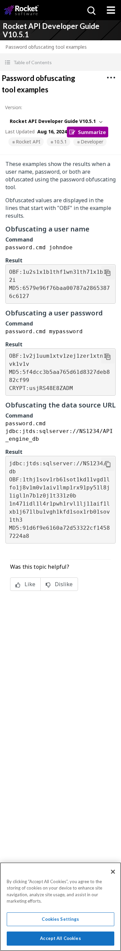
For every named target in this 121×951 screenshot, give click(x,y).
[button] (60, 62)
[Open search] (90, 10)
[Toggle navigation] (111, 10)
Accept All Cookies (60, 938)
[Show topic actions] (111, 77)
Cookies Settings (60, 919)
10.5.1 (60, 141)
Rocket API (28, 141)
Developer (92, 141)
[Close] (113, 871)
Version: (13, 107)
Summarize (92, 132)
